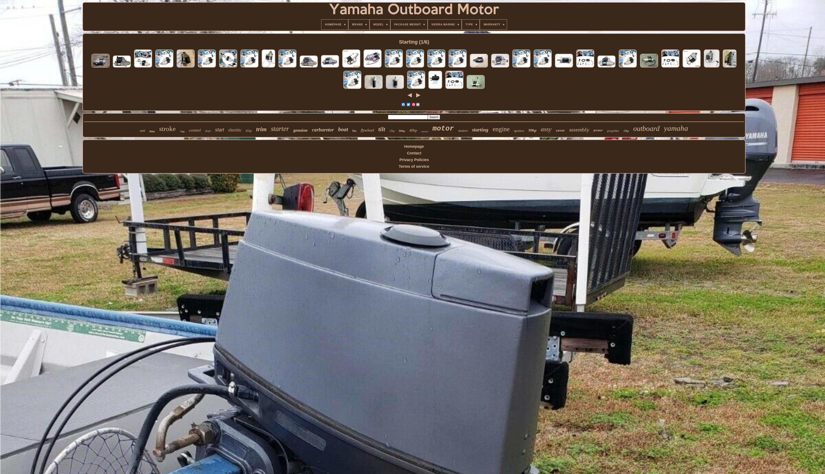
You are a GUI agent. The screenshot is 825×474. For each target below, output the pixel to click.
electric (234, 130)
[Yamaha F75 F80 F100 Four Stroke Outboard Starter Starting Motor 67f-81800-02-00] (100, 67)
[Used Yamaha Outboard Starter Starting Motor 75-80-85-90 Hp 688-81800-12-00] (479, 67)
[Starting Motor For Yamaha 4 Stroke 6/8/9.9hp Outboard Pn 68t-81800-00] (395, 88)
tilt (381, 129)
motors (463, 130)
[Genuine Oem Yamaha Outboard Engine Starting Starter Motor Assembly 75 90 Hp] (435, 88)
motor (443, 129)
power (598, 130)
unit (142, 130)
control (195, 130)
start (219, 129)
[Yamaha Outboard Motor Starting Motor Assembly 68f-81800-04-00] (186, 67)
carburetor (323, 129)
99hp (532, 130)
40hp (413, 130)
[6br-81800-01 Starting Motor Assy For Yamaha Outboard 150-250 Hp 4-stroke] (351, 67)
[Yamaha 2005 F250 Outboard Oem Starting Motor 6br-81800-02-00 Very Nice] (606, 67)
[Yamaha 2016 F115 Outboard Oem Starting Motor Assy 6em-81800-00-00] (122, 67)
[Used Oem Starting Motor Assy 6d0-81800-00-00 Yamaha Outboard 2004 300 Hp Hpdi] (649, 67)
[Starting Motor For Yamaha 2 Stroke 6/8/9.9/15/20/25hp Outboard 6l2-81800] (374, 88)
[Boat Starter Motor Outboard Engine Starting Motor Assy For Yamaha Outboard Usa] (143, 67)
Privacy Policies (414, 160)
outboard (646, 128)
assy (546, 129)
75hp (182, 131)
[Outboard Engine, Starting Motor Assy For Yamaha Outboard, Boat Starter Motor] (164, 67)
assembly (579, 129)
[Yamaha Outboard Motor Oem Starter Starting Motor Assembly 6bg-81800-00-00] (730, 67)
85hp (249, 130)
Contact (414, 153)
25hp (392, 130)
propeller (613, 130)
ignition (519, 130)
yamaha (676, 128)
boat (343, 129)
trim (261, 129)
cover (560, 130)
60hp (152, 131)
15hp (626, 130)
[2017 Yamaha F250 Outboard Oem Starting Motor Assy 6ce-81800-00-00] (330, 67)
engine (501, 128)
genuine (300, 130)
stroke (167, 128)
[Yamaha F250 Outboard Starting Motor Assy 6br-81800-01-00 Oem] (500, 67)
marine (424, 131)
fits (354, 130)
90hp (402, 130)
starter (280, 128)
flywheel (367, 130)
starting (480, 129)
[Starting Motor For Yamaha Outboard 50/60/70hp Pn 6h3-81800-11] (564, 67)
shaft (208, 130)
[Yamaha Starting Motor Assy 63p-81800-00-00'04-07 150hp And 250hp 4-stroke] (268, 67)
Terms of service (414, 166)
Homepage (414, 146)
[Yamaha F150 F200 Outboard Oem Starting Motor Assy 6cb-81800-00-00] (309, 67)
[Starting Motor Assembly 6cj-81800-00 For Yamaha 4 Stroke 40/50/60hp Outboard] (372, 67)
